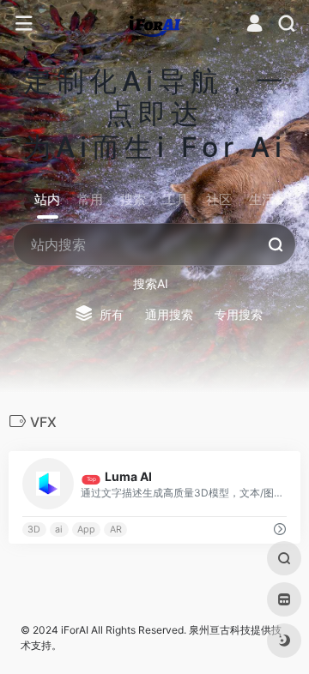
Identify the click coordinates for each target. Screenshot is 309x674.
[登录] (254, 25)
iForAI (74, 629)
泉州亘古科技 (220, 629)
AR (116, 529)
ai (59, 529)
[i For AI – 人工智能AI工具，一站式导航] (155, 24)
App (86, 529)
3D (33, 529)
